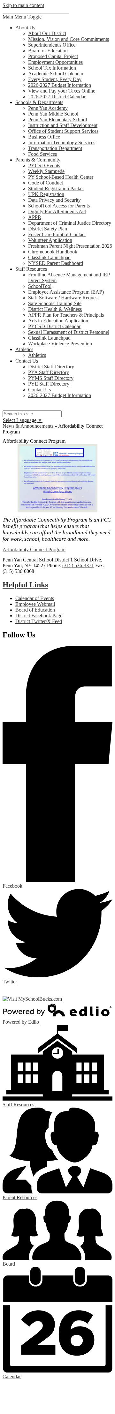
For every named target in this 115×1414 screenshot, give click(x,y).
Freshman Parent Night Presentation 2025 (70, 246)
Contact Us (39, 389)
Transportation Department (55, 148)
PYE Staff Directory (48, 384)
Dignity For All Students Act (57, 211)
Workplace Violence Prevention (60, 343)
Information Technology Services (61, 142)
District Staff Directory (51, 366)
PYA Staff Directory (48, 372)
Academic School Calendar (55, 73)
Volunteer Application (50, 240)
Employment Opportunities (55, 62)
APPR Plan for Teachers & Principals (66, 315)
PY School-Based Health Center (60, 177)
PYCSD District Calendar (54, 326)
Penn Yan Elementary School (57, 119)
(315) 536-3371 (78, 565)
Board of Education (48, 50)
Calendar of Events (34, 598)
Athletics (37, 355)
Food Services (42, 154)
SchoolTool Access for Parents (59, 205)
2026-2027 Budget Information (59, 85)
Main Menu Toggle (22, 16)
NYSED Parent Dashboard (55, 263)
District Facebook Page (38, 615)
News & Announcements (28, 426)
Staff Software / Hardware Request (63, 297)
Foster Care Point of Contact (57, 234)
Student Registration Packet (56, 188)
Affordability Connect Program (34, 549)
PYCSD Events (44, 165)
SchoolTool (39, 286)
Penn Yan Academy (48, 108)
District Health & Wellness (55, 309)
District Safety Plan (47, 228)
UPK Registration (46, 194)
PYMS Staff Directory (50, 378)
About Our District (47, 33)
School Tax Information (52, 68)
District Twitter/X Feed (38, 621)
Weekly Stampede (46, 171)
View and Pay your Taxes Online (61, 91)
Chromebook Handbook (52, 251)
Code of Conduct (45, 182)
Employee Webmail (35, 604)
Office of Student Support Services (63, 131)
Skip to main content (23, 5)
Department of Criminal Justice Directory (69, 223)
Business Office (44, 136)
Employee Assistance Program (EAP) (66, 292)
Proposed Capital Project (53, 56)
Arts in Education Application (58, 320)
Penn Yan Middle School (53, 114)
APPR (34, 217)
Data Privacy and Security (54, 200)
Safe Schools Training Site (54, 303)
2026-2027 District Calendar (57, 96)
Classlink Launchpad (49, 257)
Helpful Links (25, 585)
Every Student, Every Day (54, 79)
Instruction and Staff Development (62, 125)
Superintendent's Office (51, 45)
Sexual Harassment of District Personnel (68, 332)
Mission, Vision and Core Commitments (68, 39)
